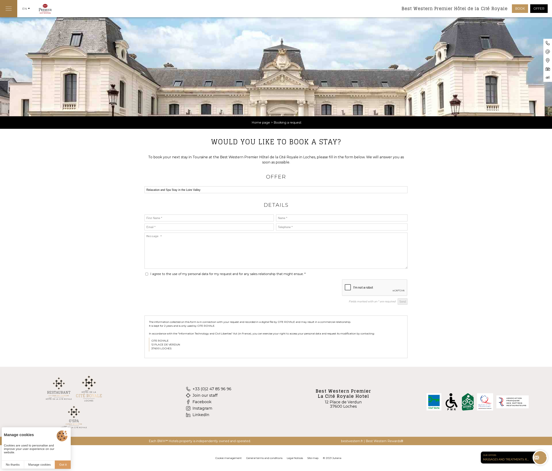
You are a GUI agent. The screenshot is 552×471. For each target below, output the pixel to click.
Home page (261, 122)
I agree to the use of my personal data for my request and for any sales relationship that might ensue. (228, 274)
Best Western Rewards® (384, 441)
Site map (312, 458)
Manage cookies (39, 464)
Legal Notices (295, 458)
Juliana (336, 458)
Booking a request (287, 122)
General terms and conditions (264, 458)
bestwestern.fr (352, 441)
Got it (63, 464)
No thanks (13, 464)
